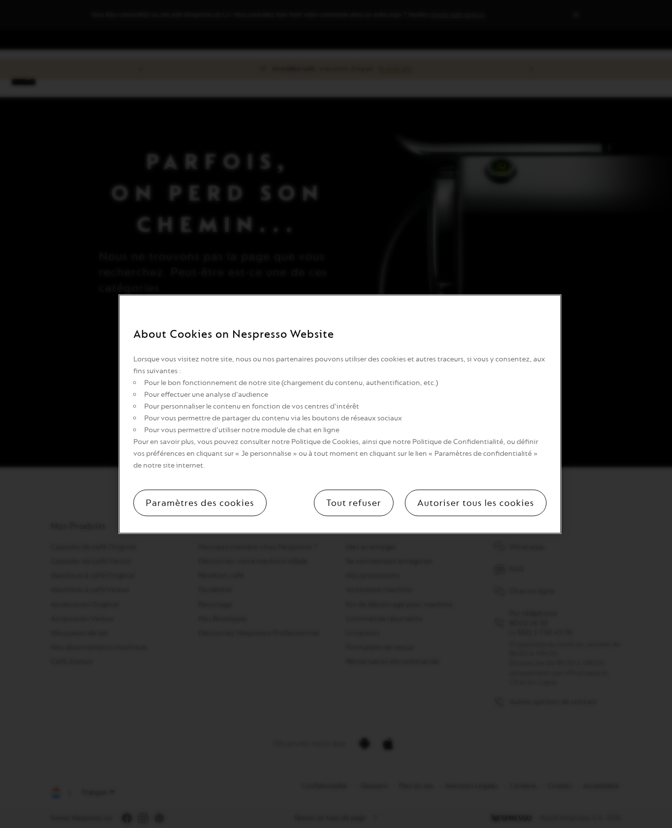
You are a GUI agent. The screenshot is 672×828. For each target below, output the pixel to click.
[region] (340, 414)
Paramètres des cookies (200, 502)
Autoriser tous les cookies (475, 502)
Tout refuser (353, 502)
